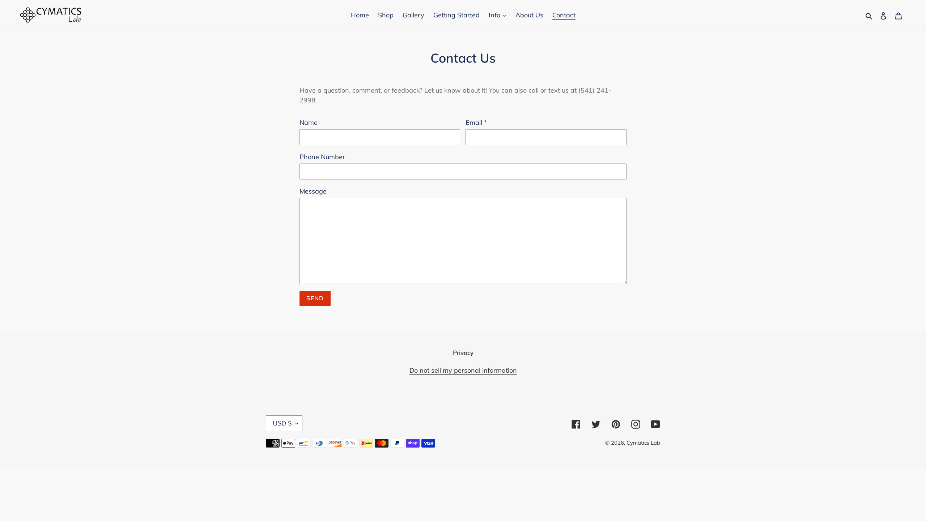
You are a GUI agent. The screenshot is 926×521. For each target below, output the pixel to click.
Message (313, 191)
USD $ (282, 423)
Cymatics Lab (643, 442)
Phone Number (322, 157)
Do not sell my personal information (463, 370)
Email (476, 122)
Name (309, 122)
